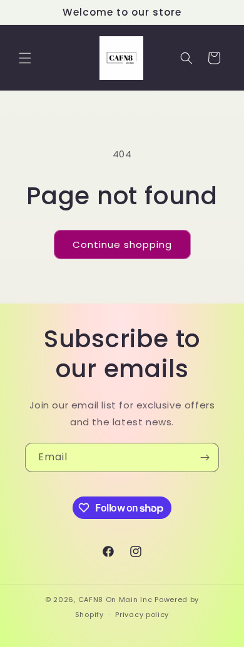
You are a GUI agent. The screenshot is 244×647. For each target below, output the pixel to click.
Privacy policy (142, 615)
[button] (25, 58)
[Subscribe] (204, 457)
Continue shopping (122, 244)
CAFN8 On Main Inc (115, 600)
